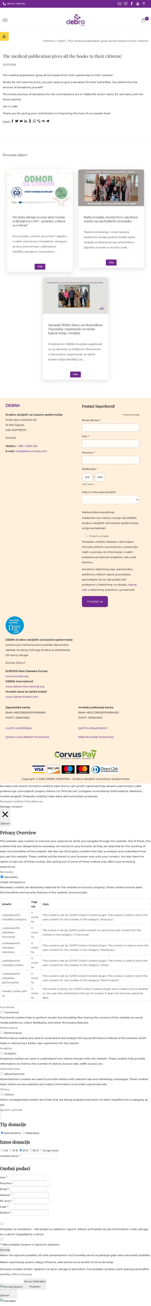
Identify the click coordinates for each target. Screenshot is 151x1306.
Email (4, 1189)
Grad (4, 1206)
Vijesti (61, 41)
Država (5, 1212)
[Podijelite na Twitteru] (17, 122)
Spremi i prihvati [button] (11, 1110)
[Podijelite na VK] (43, 122)
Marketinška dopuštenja (98, 512)
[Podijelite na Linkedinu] (25, 122)
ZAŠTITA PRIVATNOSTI (92, 728)
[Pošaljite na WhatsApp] (34, 122)
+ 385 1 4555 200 (27, 446)
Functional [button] (7, 1007)
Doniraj (5, 1250)
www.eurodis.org (17, 676)
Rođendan (90, 469)
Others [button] (4, 1089)
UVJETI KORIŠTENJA (19, 728)
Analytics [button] (6, 1048)
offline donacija (21, 1274)
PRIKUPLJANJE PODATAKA (96, 737)
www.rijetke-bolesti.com (22, 696)
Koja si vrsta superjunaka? (99, 492)
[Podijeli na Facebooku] (12, 122)
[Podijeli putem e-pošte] (21, 122)
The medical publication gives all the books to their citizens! (62, 56)
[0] (143, 20)
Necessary (11, 877)
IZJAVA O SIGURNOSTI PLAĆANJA (27, 737)
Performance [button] (8, 1027)
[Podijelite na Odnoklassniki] (30, 122)
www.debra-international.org (25, 686)
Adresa (5, 1195)
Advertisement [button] (10, 1069)
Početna (49, 41)
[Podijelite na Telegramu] (47, 122)
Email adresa (91, 420)
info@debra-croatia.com (31, 451)
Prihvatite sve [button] (33, 801)
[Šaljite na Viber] (39, 122)
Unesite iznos (10, 1156)
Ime (85, 436)
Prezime (88, 453)
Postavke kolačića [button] (12, 801)
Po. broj (6, 1201)
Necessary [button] (6, 872)
